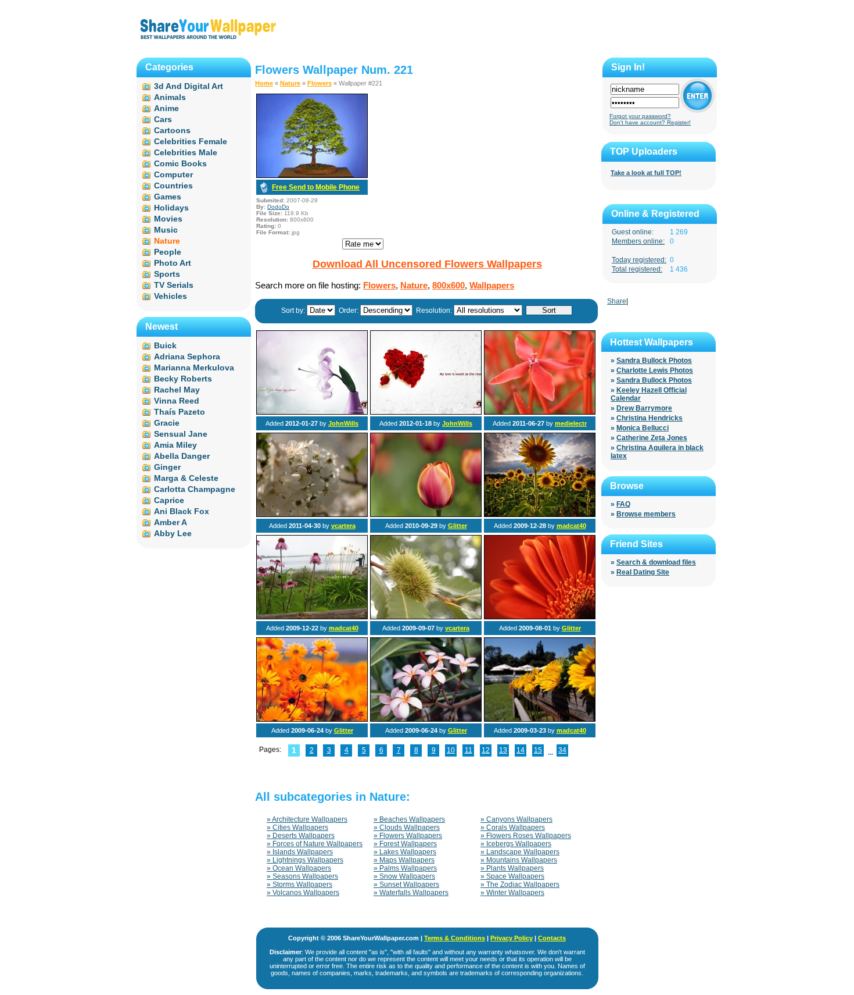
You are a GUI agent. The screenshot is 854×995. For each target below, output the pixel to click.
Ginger (167, 467)
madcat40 (571, 525)
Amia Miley (175, 445)
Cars (163, 119)
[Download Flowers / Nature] (312, 175)
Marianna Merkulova (194, 367)
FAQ (623, 504)
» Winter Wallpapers (512, 893)
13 (503, 750)
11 (468, 750)
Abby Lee (173, 533)
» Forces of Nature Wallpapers (315, 844)
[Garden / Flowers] (312, 719)
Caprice (169, 500)
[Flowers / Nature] (312, 412)
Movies (168, 218)
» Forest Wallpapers (405, 844)
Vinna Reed (176, 400)
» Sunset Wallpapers (406, 884)
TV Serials (173, 285)
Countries (173, 185)
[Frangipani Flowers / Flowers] (426, 719)
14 (520, 750)
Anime (166, 108)
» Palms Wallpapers (405, 868)
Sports (167, 274)
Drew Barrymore (644, 408)
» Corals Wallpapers (512, 827)
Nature (290, 83)
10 (451, 750)
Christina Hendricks (649, 418)
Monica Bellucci (642, 428)
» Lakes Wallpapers (405, 852)
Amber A (170, 522)
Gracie (167, 422)
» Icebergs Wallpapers (515, 844)
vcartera (343, 525)
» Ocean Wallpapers (299, 868)
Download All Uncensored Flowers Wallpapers (427, 264)
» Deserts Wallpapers (301, 836)
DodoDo (278, 207)
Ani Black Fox (181, 511)
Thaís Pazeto (179, 411)
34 (562, 750)
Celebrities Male (185, 152)
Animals (170, 97)
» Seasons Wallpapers (302, 876)
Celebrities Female (190, 141)
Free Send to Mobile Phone (316, 187)
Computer (173, 174)
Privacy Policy (511, 938)
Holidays (171, 207)
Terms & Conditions (454, 938)
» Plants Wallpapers (512, 868)
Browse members (646, 514)
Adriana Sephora (187, 356)
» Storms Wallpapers (299, 884)
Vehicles (170, 296)
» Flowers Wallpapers (408, 836)
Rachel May (177, 389)
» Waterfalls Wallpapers (411, 893)
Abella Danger (182, 456)
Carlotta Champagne (194, 489)
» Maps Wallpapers (404, 860)
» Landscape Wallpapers (519, 852)
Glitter (457, 525)
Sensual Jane (180, 433)
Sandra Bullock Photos (654, 360)
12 (486, 750)
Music (166, 229)
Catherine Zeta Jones (651, 438)
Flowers (319, 83)
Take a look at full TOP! (646, 172)
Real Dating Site (642, 572)
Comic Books (180, 163)
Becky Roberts (183, 378)
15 (538, 750)
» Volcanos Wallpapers (303, 893)
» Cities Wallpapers (297, 827)
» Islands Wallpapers (300, 852)
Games (167, 196)
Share (616, 301)
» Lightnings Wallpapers (305, 860)
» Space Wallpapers (512, 876)
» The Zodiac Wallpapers (519, 884)
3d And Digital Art (188, 86)
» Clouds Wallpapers (407, 827)
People (167, 251)
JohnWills (343, 423)
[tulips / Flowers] (426, 515)
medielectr (571, 423)
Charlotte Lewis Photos (654, 370)
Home (264, 83)
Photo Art (172, 263)
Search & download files (656, 562)
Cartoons (172, 130)
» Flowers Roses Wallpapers (525, 836)
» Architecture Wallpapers (307, 819)
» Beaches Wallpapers (409, 819)
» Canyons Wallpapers (516, 819)
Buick (165, 345)
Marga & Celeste (186, 478)
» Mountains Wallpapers (518, 860)
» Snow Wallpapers (404, 876)
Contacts (552, 938)
